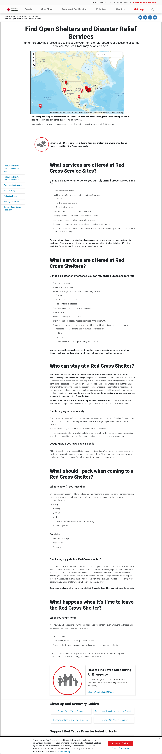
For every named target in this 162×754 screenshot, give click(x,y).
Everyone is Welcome (13, 185)
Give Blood (47, 9)
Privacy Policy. (64, 751)
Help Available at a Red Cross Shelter (11, 178)
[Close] (159, 738)
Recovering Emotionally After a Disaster (114, 711)
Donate (28, 9)
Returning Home (10, 196)
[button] (152, 9)
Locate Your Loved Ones (100, 692)
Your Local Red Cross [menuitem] (120, 2)
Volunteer (101, 9)
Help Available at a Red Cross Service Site (11, 169)
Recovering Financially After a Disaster (71, 719)
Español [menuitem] (103, 2)
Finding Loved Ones (12, 201)
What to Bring (9, 191)
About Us (120, 9)
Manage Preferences (120, 748)
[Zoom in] (33, 54)
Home (7, 16)
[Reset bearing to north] (33, 61)
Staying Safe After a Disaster (71, 711)
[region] (77, 82)
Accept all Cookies (120, 743)
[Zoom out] (33, 57)
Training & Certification (74, 9)
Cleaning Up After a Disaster (113, 719)
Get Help (138, 9)
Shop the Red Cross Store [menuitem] (145, 2)
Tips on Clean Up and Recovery (12, 208)
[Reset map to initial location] (34, 65)
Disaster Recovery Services (28, 16)
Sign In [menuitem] (93, 2)
